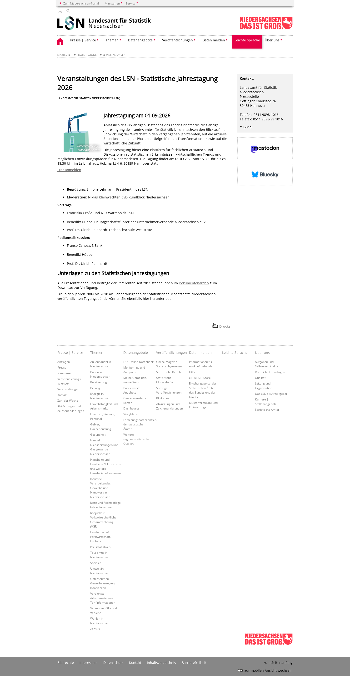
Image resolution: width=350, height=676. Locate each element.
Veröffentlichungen (171, 352)
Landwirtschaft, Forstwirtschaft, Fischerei (100, 536)
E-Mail (248, 127)
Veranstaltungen (114, 54)
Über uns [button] (272, 40)
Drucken (226, 326)
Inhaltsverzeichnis (161, 662)
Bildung (95, 388)
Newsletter (64, 373)
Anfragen (63, 362)
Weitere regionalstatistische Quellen (136, 439)
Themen (96, 352)
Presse (61, 367)
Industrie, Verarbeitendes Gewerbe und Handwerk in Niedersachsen (100, 488)
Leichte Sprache (247, 40)
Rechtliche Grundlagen (270, 372)
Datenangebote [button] (140, 40)
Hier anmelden (69, 170)
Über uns (262, 352)
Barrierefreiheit (194, 662)
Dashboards (131, 408)
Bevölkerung (98, 382)
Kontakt (62, 395)
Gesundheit (97, 434)
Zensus (95, 629)
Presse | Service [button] (83, 40)
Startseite (63, 54)
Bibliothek (162, 398)
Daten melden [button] (213, 40)
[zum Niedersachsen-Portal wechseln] (266, 28)
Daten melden (200, 352)
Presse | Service (87, 54)
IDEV (192, 372)
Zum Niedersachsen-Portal (81, 3)
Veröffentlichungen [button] (177, 40)
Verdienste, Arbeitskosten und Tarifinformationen (102, 598)
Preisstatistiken (100, 547)
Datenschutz (113, 662)
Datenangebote (135, 352)
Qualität (260, 378)
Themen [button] (112, 40)
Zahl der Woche (67, 400)
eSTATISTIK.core (200, 378)
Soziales (95, 563)
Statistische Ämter (267, 409)
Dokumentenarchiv (194, 283)
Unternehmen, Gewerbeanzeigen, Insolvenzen (102, 583)
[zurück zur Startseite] (104, 23)
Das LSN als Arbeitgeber (271, 393)
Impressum (89, 662)
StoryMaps (130, 414)
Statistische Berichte (169, 372)
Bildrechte (65, 662)
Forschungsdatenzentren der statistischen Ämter (139, 424)
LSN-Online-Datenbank (138, 362)
